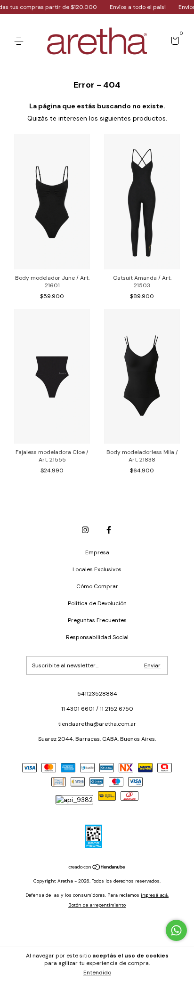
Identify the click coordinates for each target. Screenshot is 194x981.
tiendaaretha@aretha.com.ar (97, 724)
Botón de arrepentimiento (97, 905)
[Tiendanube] (97, 868)
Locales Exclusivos (97, 569)
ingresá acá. (155, 895)
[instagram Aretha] (85, 530)
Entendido (97, 972)
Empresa (97, 552)
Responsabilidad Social (97, 637)
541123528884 (97, 693)
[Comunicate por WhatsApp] (176, 930)
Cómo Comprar (97, 586)
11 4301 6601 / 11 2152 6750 (97, 709)
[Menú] (20, 41)
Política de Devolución (97, 603)
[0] (173, 41)
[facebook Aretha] (109, 530)
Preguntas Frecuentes (97, 620)
